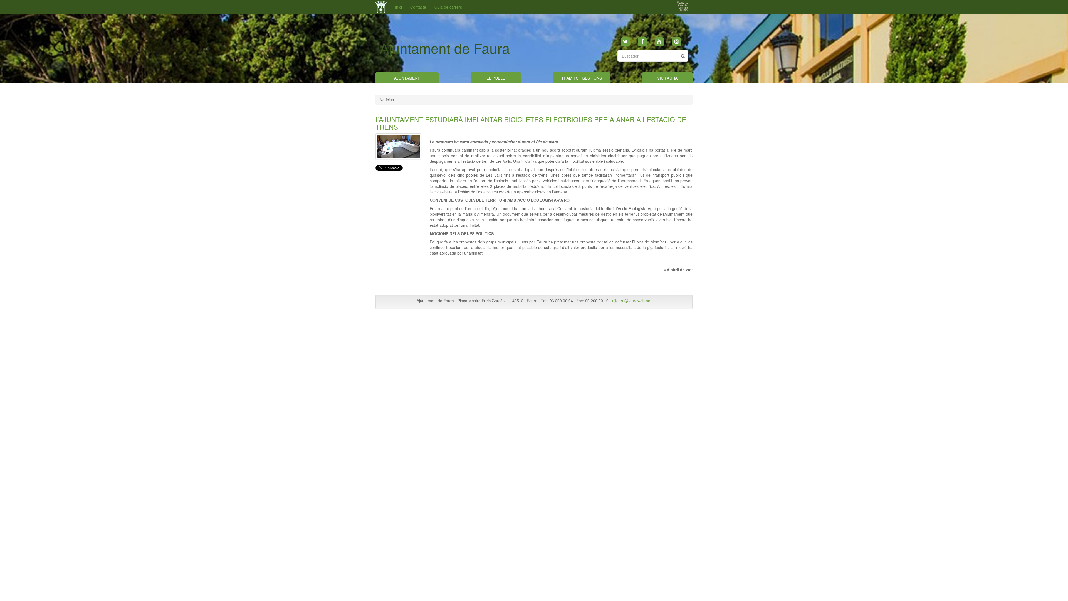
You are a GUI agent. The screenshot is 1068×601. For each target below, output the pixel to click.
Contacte (418, 7)
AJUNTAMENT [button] (407, 78)
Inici (398, 7)
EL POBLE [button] (495, 78)
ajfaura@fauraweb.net (631, 300)
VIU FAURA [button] (667, 78)
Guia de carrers (448, 7)
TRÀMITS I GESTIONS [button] (581, 78)
